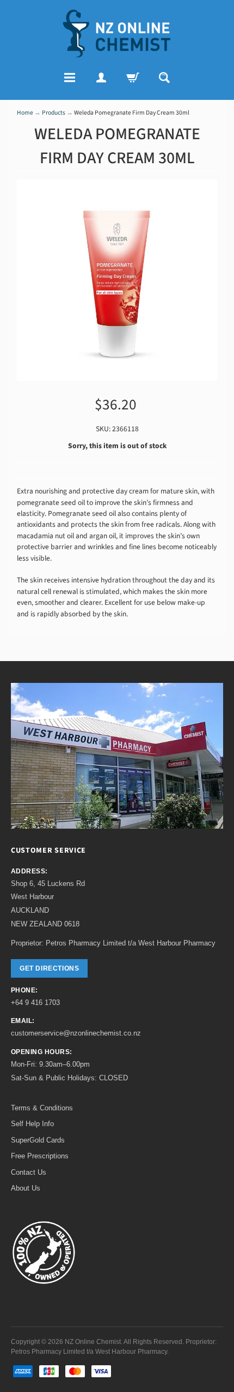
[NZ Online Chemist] (117, 33)
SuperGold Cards (38, 1140)
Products (53, 112)
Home (25, 112)
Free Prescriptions (40, 1156)
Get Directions (49, 968)
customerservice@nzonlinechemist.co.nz (76, 1033)
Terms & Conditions (42, 1108)
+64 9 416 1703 (35, 1002)
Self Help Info (32, 1124)
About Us (25, 1188)
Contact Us (28, 1172)
